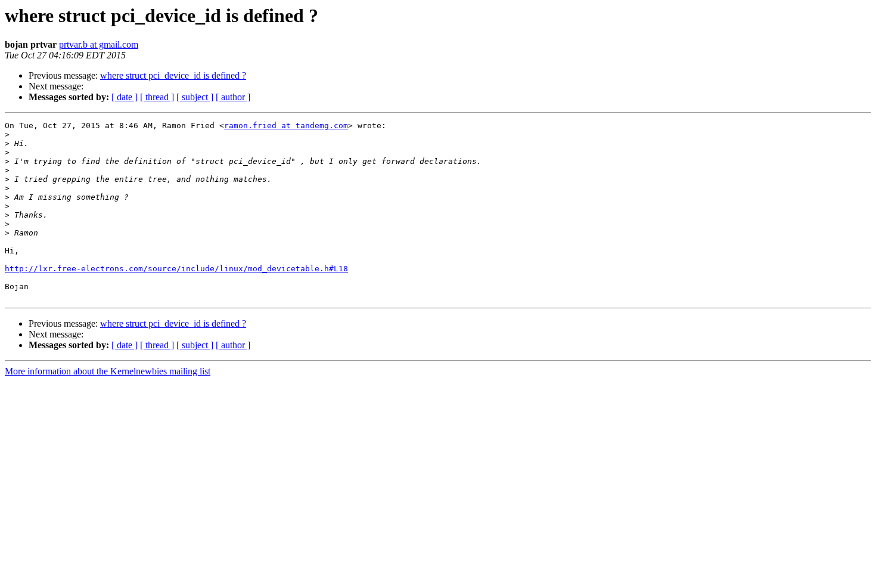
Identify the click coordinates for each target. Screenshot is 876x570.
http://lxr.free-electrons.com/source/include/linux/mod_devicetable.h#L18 (176, 268)
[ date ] (124, 97)
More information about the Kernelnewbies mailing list (107, 371)
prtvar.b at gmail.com (98, 44)
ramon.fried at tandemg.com (286, 125)
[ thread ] (157, 97)
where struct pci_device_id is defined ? (173, 75)
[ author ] (233, 97)
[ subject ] (194, 97)
